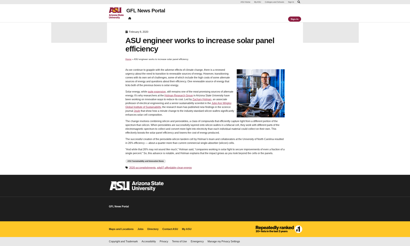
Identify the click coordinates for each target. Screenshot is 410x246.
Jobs (140, 229)
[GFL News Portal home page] (129, 19)
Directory (153, 229)
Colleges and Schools (274, 2)
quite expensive (157, 91)
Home (128, 59)
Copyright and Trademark (123, 241)
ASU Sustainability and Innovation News (145, 161)
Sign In (291, 2)
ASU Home (245, 2)
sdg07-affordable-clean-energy (174, 167)
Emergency (197, 241)
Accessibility (149, 241)
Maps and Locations (121, 229)
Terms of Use (179, 241)
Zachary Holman (202, 99)
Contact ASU (170, 229)
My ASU (257, 2)
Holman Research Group (178, 95)
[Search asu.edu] (299, 2)
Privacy (164, 241)
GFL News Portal (145, 10)
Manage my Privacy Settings (224, 241)
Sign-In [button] (295, 19)
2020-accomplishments (142, 167)
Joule (137, 111)
